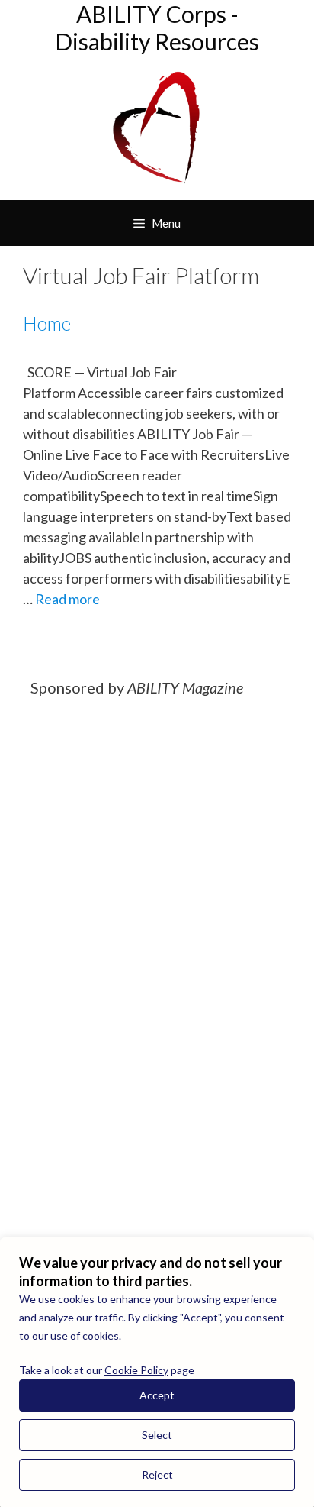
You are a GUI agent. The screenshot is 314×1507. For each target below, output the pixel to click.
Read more (67, 598)
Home (47, 323)
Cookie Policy (136, 1369)
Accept (157, 1395)
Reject (157, 1474)
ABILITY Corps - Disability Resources (157, 27)
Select (157, 1434)
